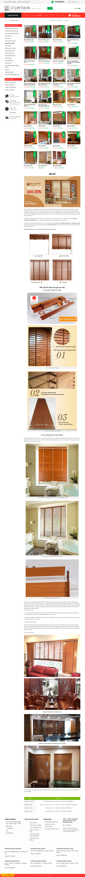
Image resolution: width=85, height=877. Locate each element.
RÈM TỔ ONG (8, 63)
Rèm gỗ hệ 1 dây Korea (44, 61)
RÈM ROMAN (8, 58)
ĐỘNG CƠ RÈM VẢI (9, 90)
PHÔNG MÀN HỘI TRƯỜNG (11, 31)
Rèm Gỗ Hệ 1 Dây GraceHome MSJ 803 (43, 105)
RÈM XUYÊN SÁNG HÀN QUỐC (12, 74)
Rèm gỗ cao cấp (57, 104)
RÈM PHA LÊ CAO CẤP (10, 48)
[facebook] (70, 1)
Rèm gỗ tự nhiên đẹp (58, 61)
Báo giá (46, 15)
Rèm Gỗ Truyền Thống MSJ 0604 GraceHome (29, 84)
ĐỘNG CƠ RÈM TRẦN (10, 87)
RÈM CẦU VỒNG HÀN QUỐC (11, 33)
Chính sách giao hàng (35, 827)
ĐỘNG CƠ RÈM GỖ (9, 85)
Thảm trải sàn (48, 826)
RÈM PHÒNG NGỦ (9, 53)
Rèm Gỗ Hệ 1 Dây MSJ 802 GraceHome (73, 84)
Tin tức (57, 15)
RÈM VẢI (7, 69)
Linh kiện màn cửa (49, 824)
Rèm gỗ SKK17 (41, 126)
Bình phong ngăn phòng (51, 821)
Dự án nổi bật (33, 822)
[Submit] (50, 8)
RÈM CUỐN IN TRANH (10, 41)
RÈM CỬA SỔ (8, 36)
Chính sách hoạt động (35, 825)
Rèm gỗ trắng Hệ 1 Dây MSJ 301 (30, 105)
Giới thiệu (32, 15)
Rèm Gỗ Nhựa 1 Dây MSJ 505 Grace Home (44, 84)
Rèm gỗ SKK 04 (28, 126)
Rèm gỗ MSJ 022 (42, 165)
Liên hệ (62, 15)
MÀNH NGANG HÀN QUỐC (11, 28)
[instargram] (72, 1)
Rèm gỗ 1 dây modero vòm (29, 61)
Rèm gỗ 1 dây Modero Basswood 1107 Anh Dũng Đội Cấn (73, 62)
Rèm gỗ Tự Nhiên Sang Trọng (73, 40)
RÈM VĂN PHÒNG (9, 72)
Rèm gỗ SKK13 (41, 145)
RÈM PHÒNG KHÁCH (10, 50)
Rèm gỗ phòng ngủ (28, 39)
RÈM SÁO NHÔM (9, 60)
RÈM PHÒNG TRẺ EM (10, 55)
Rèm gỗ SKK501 (71, 126)
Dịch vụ (52, 15)
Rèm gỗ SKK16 (56, 145)
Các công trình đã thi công (52, 829)
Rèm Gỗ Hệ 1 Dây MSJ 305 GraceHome (59, 84)
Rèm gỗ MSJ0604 (57, 165)
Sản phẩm (39, 15)
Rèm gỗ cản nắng (57, 39)
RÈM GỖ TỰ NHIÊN (9, 43)
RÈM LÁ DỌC (8, 45)
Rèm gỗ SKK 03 (71, 104)
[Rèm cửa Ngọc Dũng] (17, 8)
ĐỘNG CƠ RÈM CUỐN (10, 82)
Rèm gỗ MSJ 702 (28, 165)
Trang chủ (25, 15)
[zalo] (76, 1)
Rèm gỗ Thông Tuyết (43, 39)
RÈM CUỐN (7, 38)
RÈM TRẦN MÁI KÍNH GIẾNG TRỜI (11, 66)
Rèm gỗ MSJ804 (71, 145)
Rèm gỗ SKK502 (28, 145)
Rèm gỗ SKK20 (56, 126)
